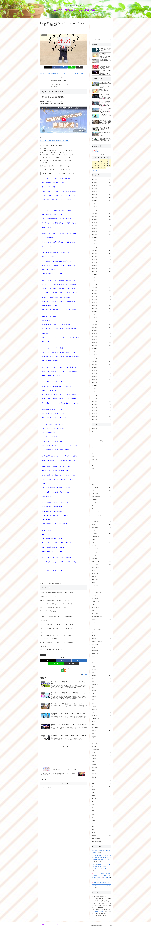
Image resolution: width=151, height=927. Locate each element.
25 (110, 165)
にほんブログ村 (95, 151)
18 (110, 163)
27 (95, 167)
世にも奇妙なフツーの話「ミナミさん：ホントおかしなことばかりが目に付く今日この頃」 (62, 73)
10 (107, 161)
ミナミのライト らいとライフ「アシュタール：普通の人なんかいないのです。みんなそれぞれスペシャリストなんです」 (101, 857)
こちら (94, 907)
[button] (79, 67)
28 (98, 167)
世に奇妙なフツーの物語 (98, 911)
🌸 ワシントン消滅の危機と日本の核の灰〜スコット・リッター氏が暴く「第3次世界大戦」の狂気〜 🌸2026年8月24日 (101, 875)
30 (104, 167)
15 (101, 163)
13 (95, 163)
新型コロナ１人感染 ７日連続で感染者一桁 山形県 (54, 141)
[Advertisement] (63, 29)
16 (104, 163)
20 (95, 165)
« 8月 (93, 170)
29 (101, 167)
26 (93, 167)
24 (107, 165)
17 (107, 163)
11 (109, 161)
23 (104, 165)
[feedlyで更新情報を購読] (62, 670)
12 (93, 163)
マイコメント (55, 86)
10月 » (96, 170)
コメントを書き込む (64, 783)
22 (101, 165)
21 (98, 165)
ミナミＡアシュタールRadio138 (59, 80)
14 (98, 163)
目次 (62, 77)
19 (93, 165)
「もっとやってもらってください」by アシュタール (64, 84)
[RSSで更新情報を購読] (65, 670)
